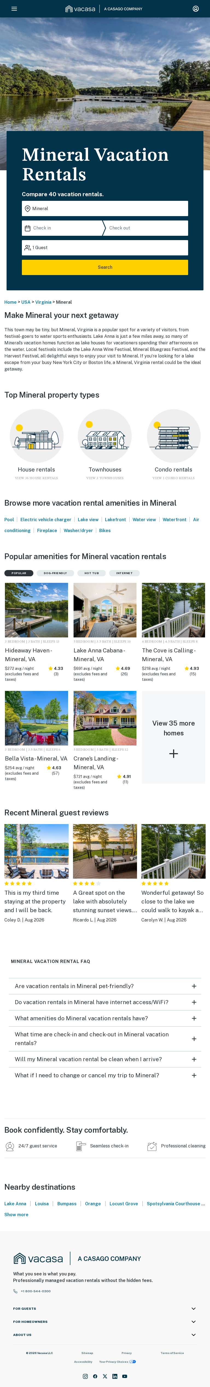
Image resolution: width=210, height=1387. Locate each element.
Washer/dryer (78, 530)
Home (10, 302)
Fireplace (47, 530)
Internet (124, 573)
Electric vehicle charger (46, 519)
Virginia (43, 302)
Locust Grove (124, 1203)
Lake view (88, 519)
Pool (9, 519)
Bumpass (67, 1203)
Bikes (105, 530)
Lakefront (115, 519)
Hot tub (91, 573)
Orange (93, 1203)
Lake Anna (15, 1203)
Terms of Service (172, 1353)
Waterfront (174, 519)
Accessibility (83, 1361)
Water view (144, 519)
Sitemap (87, 1353)
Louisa (42, 1203)
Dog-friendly (55, 573)
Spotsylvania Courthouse (173, 1203)
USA (26, 302)
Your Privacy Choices (113, 1361)
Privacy (127, 1353)
